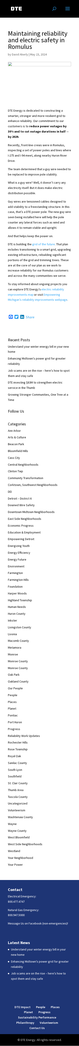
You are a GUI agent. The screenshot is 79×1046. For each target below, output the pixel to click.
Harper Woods (17, 593)
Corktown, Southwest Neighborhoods (32, 485)
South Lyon (15, 770)
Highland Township (20, 600)
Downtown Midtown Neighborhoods (31, 512)
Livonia (12, 634)
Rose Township (18, 749)
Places (12, 702)
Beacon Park (16, 444)
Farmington (15, 573)
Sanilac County (17, 763)
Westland (14, 851)
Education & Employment (24, 532)
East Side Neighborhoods (24, 519)
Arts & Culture (17, 437)
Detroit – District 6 (20, 498)
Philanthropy (25, 1023)
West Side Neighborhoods (25, 844)
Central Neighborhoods (23, 465)
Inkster (12, 620)
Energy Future (17, 559)
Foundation (15, 586)
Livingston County (19, 627)
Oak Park (14, 675)
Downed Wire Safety (21, 505)
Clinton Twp (15, 471)
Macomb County (18, 641)
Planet (12, 708)
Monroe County (18, 661)
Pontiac (13, 715)
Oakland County (18, 681)
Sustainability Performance (37, 1017)
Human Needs (17, 607)
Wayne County (17, 831)
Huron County (16, 614)
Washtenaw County (20, 817)
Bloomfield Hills (18, 451)
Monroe (13, 654)
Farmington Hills (18, 580)
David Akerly (20, 54)
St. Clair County (18, 783)
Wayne (12, 824)
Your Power (15, 865)
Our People (15, 688)
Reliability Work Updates (24, 736)
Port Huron (15, 722)
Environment (16, 566)
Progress (14, 729)
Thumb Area (15, 790)
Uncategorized (17, 803)
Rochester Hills (18, 742)
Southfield (15, 776)
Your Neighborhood (20, 858)
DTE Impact (22, 1007)
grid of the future (43, 244)
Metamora (14, 647)
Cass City (14, 458)
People (12, 695)
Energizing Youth (19, 546)
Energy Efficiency (19, 553)
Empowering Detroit (21, 539)
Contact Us (37, 1028)
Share (30, 317)
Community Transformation (25, 478)
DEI (10, 492)
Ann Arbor (14, 431)
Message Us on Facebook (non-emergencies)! (38, 923)
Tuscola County (18, 797)
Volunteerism (16, 810)
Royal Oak (14, 756)
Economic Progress (21, 526)
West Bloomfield (19, 837)
